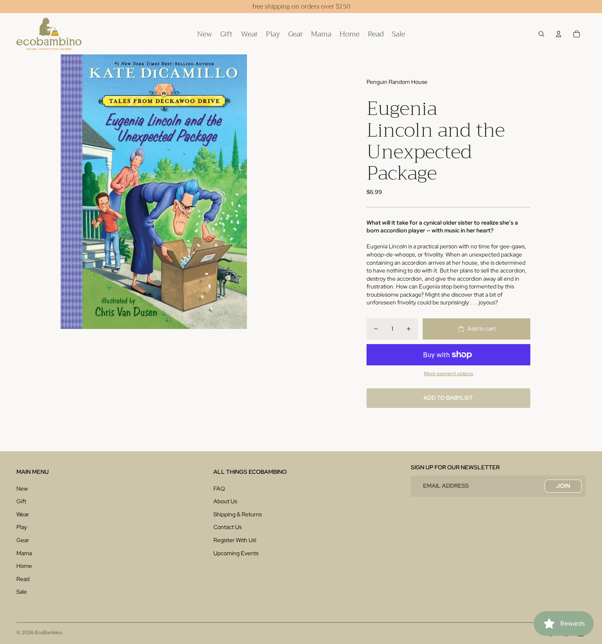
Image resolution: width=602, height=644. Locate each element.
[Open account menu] (559, 34)
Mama (24, 553)
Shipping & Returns (237, 514)
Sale (21, 591)
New (22, 488)
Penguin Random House (397, 82)
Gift (21, 501)
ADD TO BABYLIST (448, 397)
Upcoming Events (235, 553)
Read (22, 579)
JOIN (563, 485)
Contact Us (227, 527)
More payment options (448, 373)
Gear (22, 540)
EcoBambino (48, 632)
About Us (225, 501)
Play (21, 527)
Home (24, 566)
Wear (22, 514)
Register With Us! (234, 540)
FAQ (219, 488)
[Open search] (541, 34)
